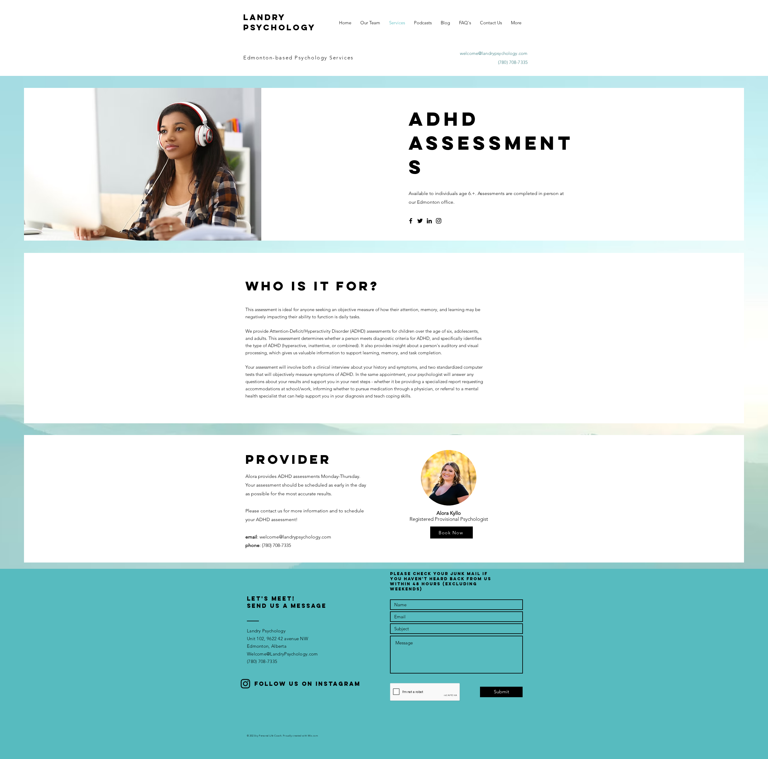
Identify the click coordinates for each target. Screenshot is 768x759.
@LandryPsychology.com (292, 654)
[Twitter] (420, 220)
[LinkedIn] (429, 220)
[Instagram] (438, 220)
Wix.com (313, 735)
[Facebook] (410, 220)
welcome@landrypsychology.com (493, 53)
